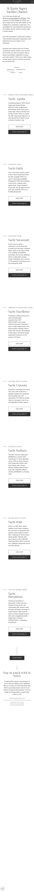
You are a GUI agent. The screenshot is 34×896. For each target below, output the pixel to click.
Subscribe (17, 703)
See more (17, 110)
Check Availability (19, 132)
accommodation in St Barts (17, 18)
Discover (19, 126)
